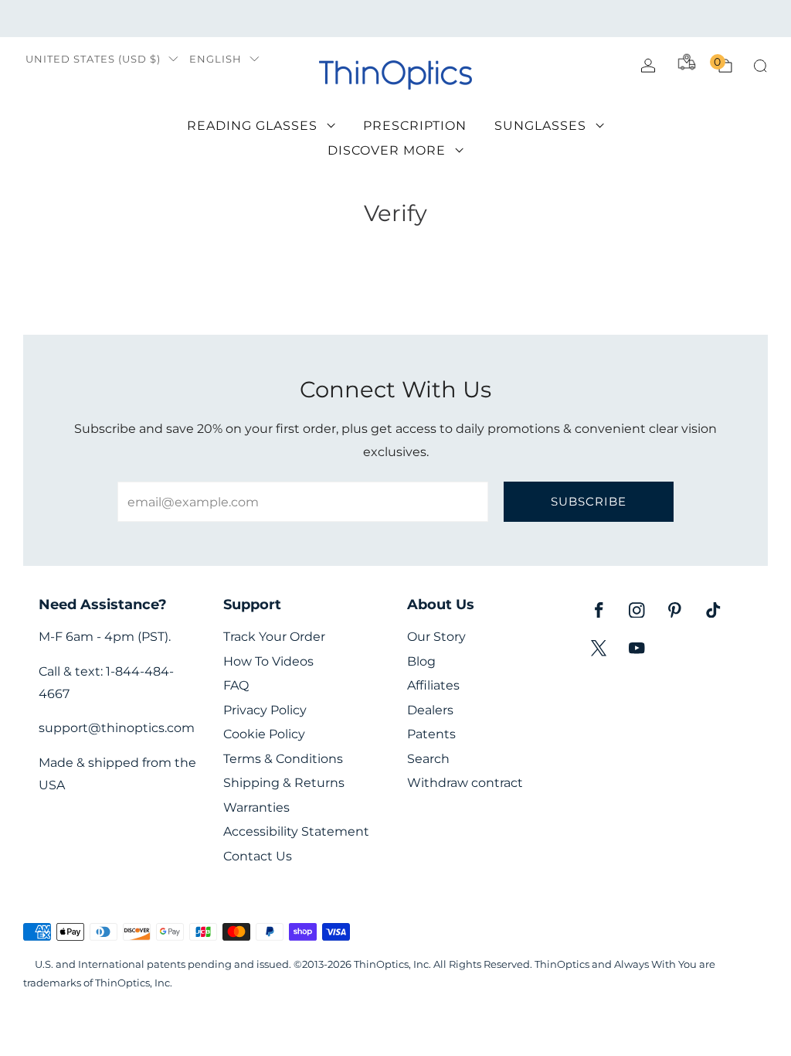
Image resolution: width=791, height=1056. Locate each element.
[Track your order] (686, 61)
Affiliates (433, 685)
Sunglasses (540, 125)
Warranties (256, 807)
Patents (431, 734)
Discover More (387, 150)
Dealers (430, 710)
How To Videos (268, 661)
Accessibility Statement (296, 831)
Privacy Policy (265, 710)
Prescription (415, 125)
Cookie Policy (264, 734)
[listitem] (395, 18)
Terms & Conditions (283, 758)
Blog (421, 661)
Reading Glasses (252, 125)
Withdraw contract (465, 782)
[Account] (648, 65)
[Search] (760, 65)
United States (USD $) (93, 59)
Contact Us (257, 856)
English (215, 59)
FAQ (236, 685)
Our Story (436, 636)
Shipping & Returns (284, 782)
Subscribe (588, 501)
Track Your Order (274, 636)
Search (428, 758)
